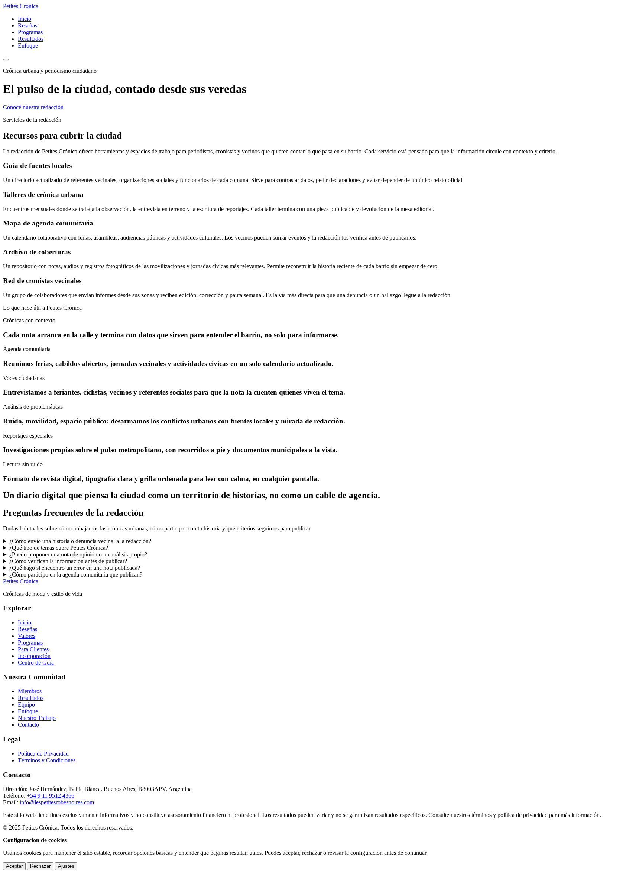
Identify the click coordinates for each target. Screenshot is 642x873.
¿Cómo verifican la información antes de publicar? (68, 561)
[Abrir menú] (6, 60)
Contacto (28, 724)
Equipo (26, 704)
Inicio (24, 19)
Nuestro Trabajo (37, 718)
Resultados (30, 39)
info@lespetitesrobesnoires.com (57, 802)
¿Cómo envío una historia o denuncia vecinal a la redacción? (80, 541)
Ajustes (66, 866)
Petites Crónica (20, 581)
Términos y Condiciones (46, 760)
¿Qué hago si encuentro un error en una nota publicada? (74, 568)
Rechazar (40, 866)
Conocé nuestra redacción (33, 107)
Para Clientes (33, 649)
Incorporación (34, 656)
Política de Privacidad (43, 753)
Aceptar (14, 866)
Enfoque (28, 45)
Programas (30, 32)
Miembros (30, 691)
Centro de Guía (36, 662)
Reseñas (27, 25)
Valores (26, 636)
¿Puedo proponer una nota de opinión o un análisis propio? (78, 554)
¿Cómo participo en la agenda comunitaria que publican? (75, 574)
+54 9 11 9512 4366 (50, 795)
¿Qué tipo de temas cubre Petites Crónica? (58, 548)
